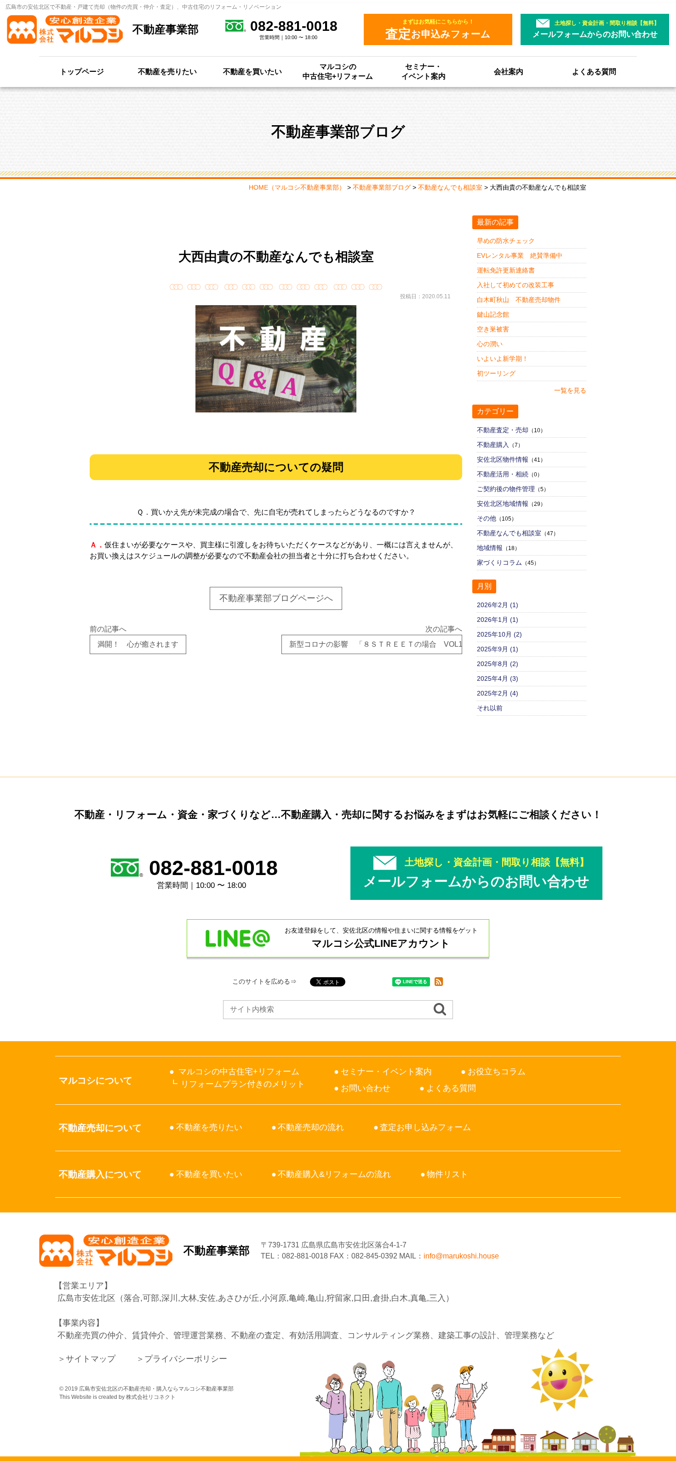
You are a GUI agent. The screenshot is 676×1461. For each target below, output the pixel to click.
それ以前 (490, 708)
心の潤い (490, 344)
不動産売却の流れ (311, 1127)
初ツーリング (496, 373)
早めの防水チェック (506, 240)
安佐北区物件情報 (502, 459)
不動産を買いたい (252, 71)
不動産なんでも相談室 (509, 533)
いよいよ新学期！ (502, 358)
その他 (486, 518)
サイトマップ (90, 1358)
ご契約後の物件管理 (506, 489)
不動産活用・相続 (502, 474)
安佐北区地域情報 (502, 503)
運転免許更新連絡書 (506, 270)
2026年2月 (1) (497, 605)
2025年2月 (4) (497, 693)
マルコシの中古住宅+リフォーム (338, 71)
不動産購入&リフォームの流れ (334, 1174)
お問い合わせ (365, 1088)
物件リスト (447, 1174)
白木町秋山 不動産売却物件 (519, 299)
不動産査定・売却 (502, 430)
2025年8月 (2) (497, 663)
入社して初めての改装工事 (515, 285)
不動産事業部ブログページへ (276, 598)
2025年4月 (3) (497, 678)
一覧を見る (570, 390)
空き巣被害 (493, 329)
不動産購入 (493, 444)
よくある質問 (594, 71)
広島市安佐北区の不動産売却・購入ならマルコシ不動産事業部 (156, 1389)
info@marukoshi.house (461, 1256)
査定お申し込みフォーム (425, 1127)
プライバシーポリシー (185, 1358)
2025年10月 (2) (499, 634)
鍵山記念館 (493, 314)
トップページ (82, 71)
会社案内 (508, 71)
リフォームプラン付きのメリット (243, 1084)
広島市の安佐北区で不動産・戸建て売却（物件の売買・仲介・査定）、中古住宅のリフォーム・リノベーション (143, 7)
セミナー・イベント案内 (423, 71)
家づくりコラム (499, 562)
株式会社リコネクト (151, 1397)
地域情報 (490, 547)
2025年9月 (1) (497, 649)
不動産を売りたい (167, 71)
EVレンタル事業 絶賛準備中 (519, 255)
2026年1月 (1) (497, 619)
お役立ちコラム (497, 1071)
